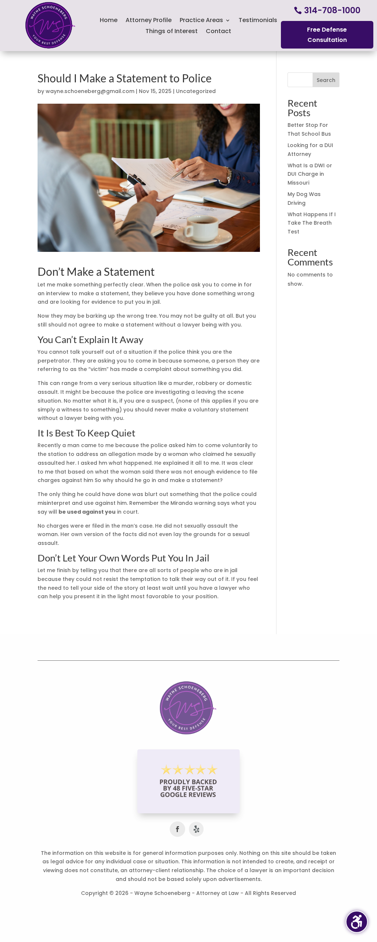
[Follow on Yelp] (196, 829)
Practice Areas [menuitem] (201, 21)
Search (326, 80)
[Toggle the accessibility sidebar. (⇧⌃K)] (357, 922)
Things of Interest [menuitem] (171, 32)
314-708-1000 (332, 10)
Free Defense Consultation (327, 34)
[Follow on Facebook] (177, 829)
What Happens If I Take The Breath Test (312, 223)
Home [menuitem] (108, 21)
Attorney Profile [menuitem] (149, 21)
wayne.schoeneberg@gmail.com (90, 91)
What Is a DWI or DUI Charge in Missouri (310, 174)
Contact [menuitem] (218, 32)
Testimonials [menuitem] (258, 21)
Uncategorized (196, 91)
